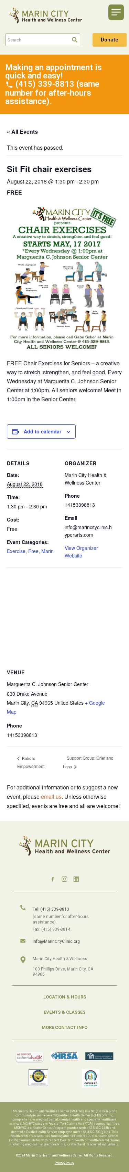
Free (33, 550)
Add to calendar (42, 431)
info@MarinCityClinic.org (56, 941)
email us (51, 796)
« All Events (22, 131)
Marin (47, 550)
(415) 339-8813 (54, 909)
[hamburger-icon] (116, 12)
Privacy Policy (64, 1163)
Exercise (16, 550)
